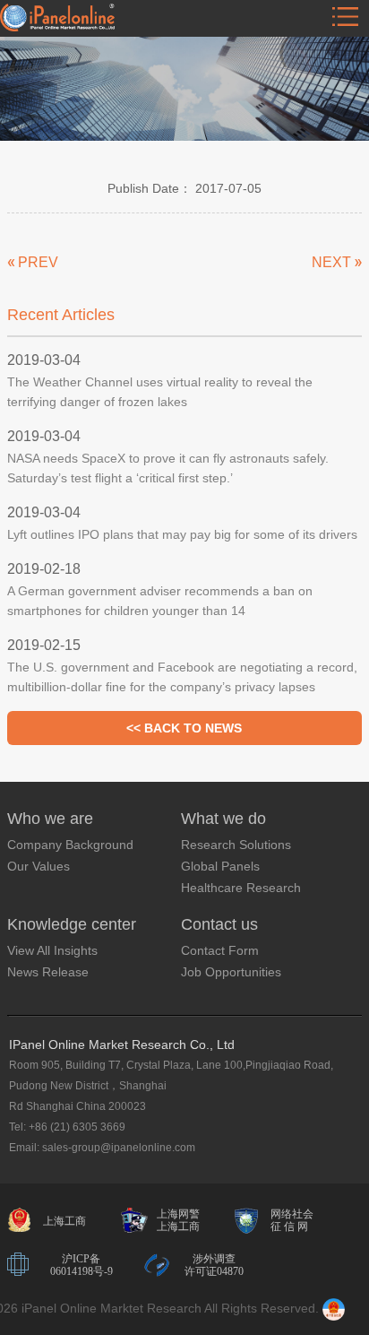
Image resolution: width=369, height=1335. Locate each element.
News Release (48, 972)
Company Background (70, 844)
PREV (38, 262)
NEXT (331, 262)
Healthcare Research (241, 887)
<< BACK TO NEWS (184, 728)
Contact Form (220, 950)
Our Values (38, 866)
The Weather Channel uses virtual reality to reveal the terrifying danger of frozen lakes (160, 392)
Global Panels (220, 866)
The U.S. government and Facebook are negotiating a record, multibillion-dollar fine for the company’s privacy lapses (182, 677)
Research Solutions (236, 844)
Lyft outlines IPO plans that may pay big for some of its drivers (182, 534)
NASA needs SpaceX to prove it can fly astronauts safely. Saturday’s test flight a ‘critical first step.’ (168, 468)
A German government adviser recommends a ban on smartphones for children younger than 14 (160, 601)
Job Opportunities (231, 972)
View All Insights (52, 950)
